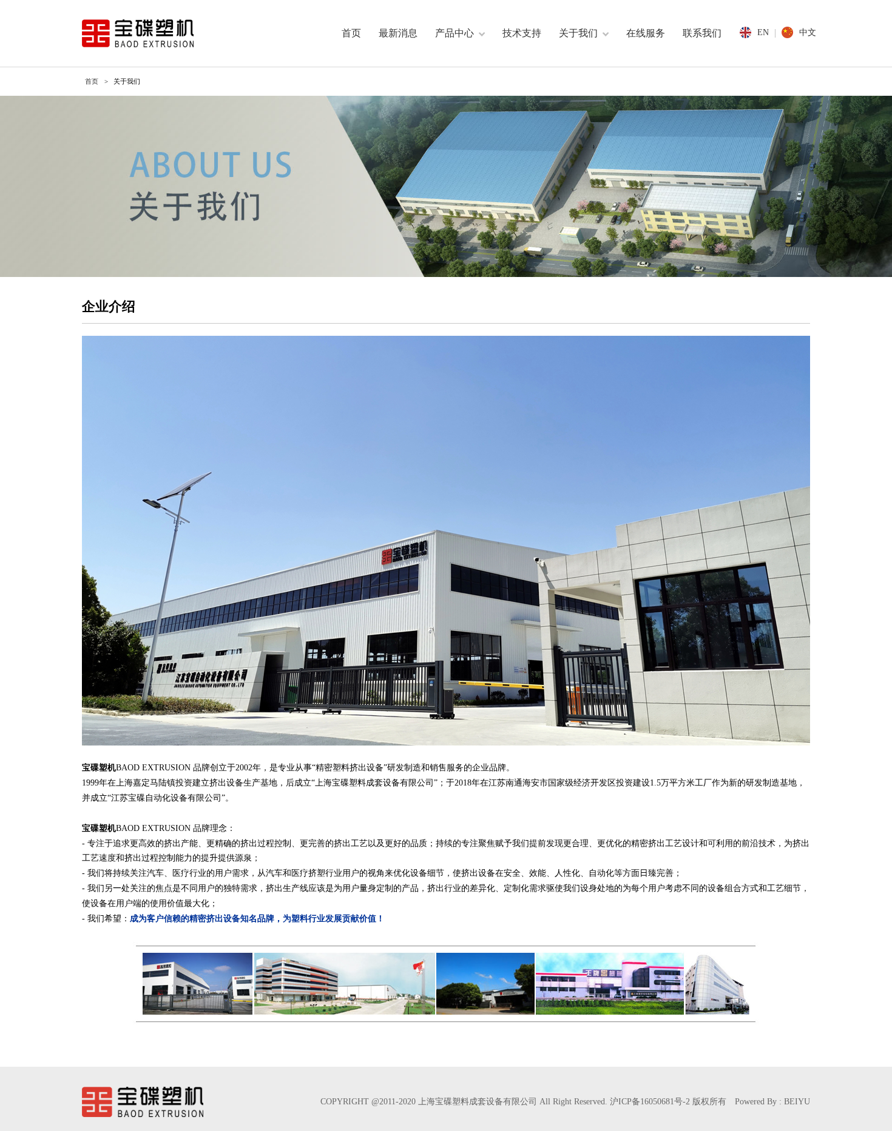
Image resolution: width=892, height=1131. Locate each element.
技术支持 (521, 33)
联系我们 (702, 33)
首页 (351, 33)
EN (763, 32)
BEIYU (797, 1101)
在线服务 (645, 33)
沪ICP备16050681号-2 (650, 1101)
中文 (807, 32)
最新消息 (398, 33)
